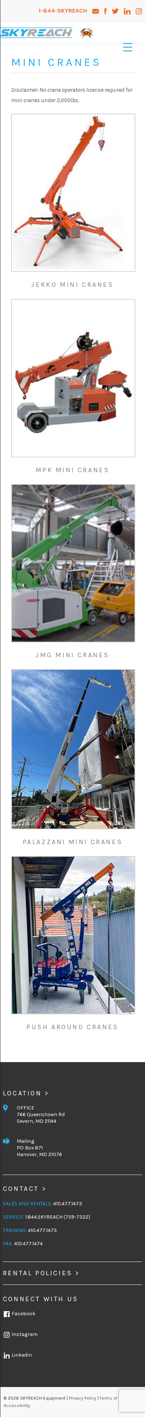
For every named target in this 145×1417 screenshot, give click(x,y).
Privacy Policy (82, 1398)
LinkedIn (21, 1355)
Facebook (22, 1313)
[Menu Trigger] (127, 47)
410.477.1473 (67, 1204)
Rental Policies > (41, 1273)
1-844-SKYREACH (63, 10)
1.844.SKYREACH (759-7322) (57, 1217)
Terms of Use (113, 1398)
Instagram (24, 1334)
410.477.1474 (28, 1243)
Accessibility (17, 1405)
